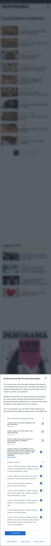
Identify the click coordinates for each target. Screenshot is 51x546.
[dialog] (25, 460)
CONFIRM (15, 533)
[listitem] (25, 418)
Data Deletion (12, 541)
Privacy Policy (39, 541)
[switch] (42, 423)
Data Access (25, 541)
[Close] (46, 379)
